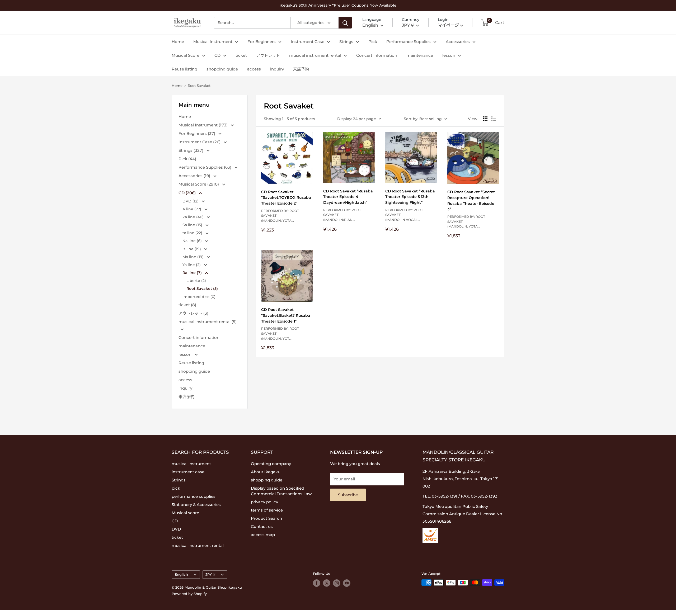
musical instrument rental (315, 55)
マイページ (448, 25)
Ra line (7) (192, 272)
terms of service (267, 510)
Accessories (458, 41)
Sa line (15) (192, 225)
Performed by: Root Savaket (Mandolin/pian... (342, 215)
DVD (176, 529)
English (181, 574)
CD (217, 55)
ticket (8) (187, 304)
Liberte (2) (196, 280)
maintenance (419, 55)
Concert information (376, 55)
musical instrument (191, 463)
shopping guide (222, 69)
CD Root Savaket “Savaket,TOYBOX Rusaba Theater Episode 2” (286, 198)
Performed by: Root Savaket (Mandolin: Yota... (280, 216)
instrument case (188, 471)
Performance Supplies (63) (205, 167)
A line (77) (192, 209)
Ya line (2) (192, 264)
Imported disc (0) (198, 296)
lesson (448, 55)
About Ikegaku (265, 471)
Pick (372, 41)
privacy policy (264, 501)
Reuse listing (184, 69)
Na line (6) (192, 240)
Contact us (262, 526)
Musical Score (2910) (199, 184)
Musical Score (185, 55)
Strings (346, 41)
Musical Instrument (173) (204, 124)
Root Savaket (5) (202, 288)
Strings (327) (191, 150)
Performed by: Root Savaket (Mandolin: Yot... (280, 333)
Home (178, 41)
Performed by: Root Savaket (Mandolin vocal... (404, 215)
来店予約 (301, 69)
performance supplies (193, 496)
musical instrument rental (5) (208, 321)
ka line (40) (193, 217)
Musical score (185, 512)
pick (176, 488)
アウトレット (268, 55)
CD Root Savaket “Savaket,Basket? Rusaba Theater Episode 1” (285, 315)
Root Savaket (199, 85)
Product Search (266, 518)
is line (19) (192, 249)
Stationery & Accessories (196, 504)
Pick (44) (187, 158)
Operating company (271, 463)
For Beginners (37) (197, 133)
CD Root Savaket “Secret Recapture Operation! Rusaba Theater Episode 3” (471, 200)
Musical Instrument (212, 41)
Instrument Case (307, 41)
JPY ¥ (210, 574)
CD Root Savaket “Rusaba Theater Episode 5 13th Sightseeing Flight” (410, 197)
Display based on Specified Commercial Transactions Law (281, 491)
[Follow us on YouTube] (346, 583)
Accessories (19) (195, 175)
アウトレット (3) (193, 313)
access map (263, 534)
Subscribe (348, 494)
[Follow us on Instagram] (336, 583)
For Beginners (261, 41)
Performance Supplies (408, 41)
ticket (241, 55)
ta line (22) (192, 232)
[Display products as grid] (485, 118)
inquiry (277, 69)
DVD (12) (191, 201)
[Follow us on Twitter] (326, 583)
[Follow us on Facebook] (316, 583)
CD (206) (188, 192)
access (254, 69)
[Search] (345, 23)
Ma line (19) (193, 256)
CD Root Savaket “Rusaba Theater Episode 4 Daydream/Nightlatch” (348, 197)
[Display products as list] (493, 118)
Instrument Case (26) (200, 141)
